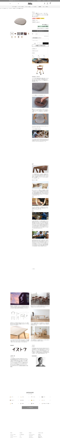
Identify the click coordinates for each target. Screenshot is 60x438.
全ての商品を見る (22, 434)
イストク (37, 20)
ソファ (20, 435)
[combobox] (13, 3)
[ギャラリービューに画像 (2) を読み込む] (15, 33)
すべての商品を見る (30, 407)
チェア (20, 436)
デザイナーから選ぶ (27, 6)
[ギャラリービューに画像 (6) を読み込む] (28, 33)
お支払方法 (39, 435)
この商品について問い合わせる (40, 45)
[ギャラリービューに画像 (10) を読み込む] (21, 37)
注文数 (35, 43)
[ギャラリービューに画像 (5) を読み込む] (25, 33)
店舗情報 (40, 6)
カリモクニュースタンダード (13, 436)
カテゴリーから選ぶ (20, 6)
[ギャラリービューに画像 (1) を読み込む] (11, 33)
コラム (43, 6)
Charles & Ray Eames (31, 434)
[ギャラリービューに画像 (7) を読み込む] (11, 37)
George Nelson (31, 435)
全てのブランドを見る (13, 434)
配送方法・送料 (40, 436)
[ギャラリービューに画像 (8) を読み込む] (15, 37)
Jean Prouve (30, 436)
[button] (40, 49)
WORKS (47, 6)
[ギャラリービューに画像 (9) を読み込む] (18, 37)
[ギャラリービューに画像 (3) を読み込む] (18, 33)
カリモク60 (11, 435)
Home (1, 8)
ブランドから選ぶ (14, 6)
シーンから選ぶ (34, 6)
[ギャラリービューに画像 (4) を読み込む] (21, 33)
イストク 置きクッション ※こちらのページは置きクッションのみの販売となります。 (12, 8)
